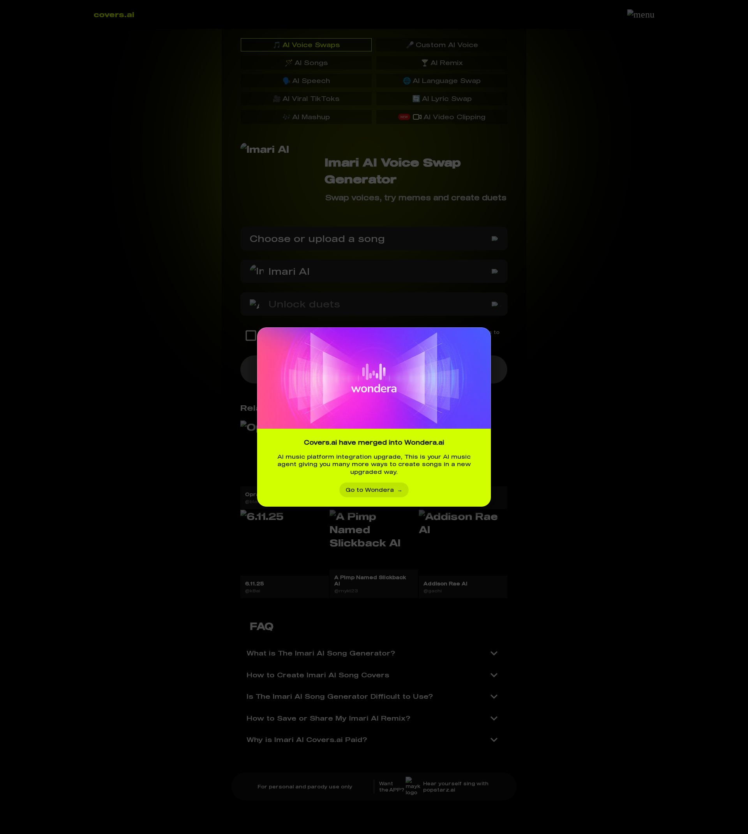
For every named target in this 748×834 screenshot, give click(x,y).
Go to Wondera (374, 489)
